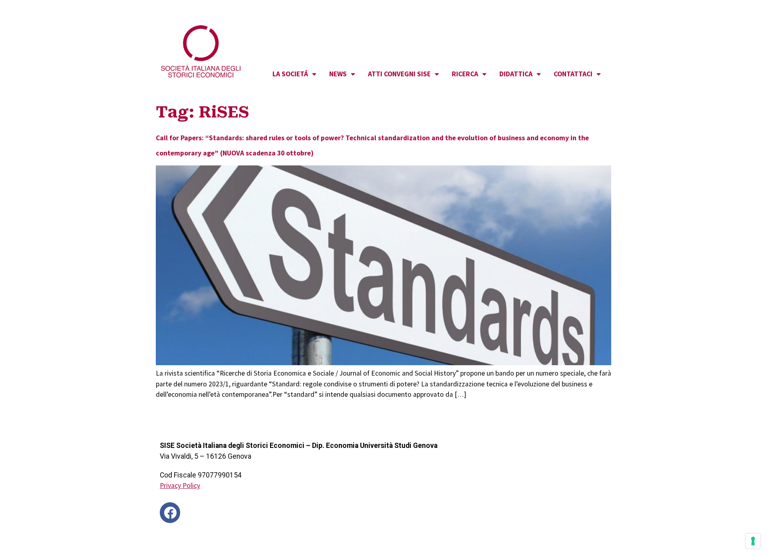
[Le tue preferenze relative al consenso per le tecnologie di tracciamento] (753, 541)
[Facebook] (170, 512)
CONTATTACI (573, 74)
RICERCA (465, 74)
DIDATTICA (516, 74)
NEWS (338, 74)
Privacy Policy (180, 485)
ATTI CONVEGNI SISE (399, 74)
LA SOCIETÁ (290, 74)
